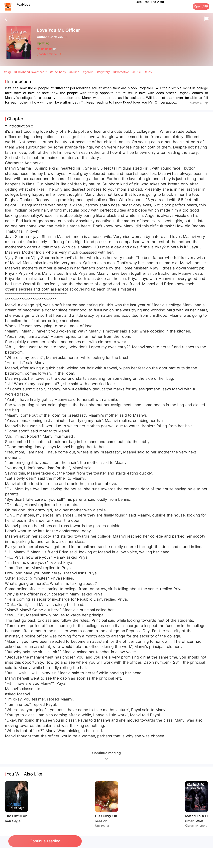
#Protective (121, 72)
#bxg (8, 72)
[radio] (39, 48)
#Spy (148, 72)
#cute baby (58, 72)
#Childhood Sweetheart (31, 72)
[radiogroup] (46, 48)
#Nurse (74, 72)
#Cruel (137, 72)
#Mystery (104, 72)
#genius (89, 72)
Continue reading (45, 841)
